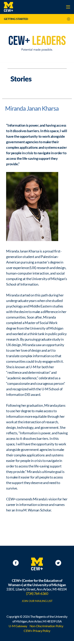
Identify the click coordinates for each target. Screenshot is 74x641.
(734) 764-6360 (37, 593)
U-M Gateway (18, 626)
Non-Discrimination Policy (46, 626)
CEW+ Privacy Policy (37, 631)
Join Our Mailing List (37, 601)
